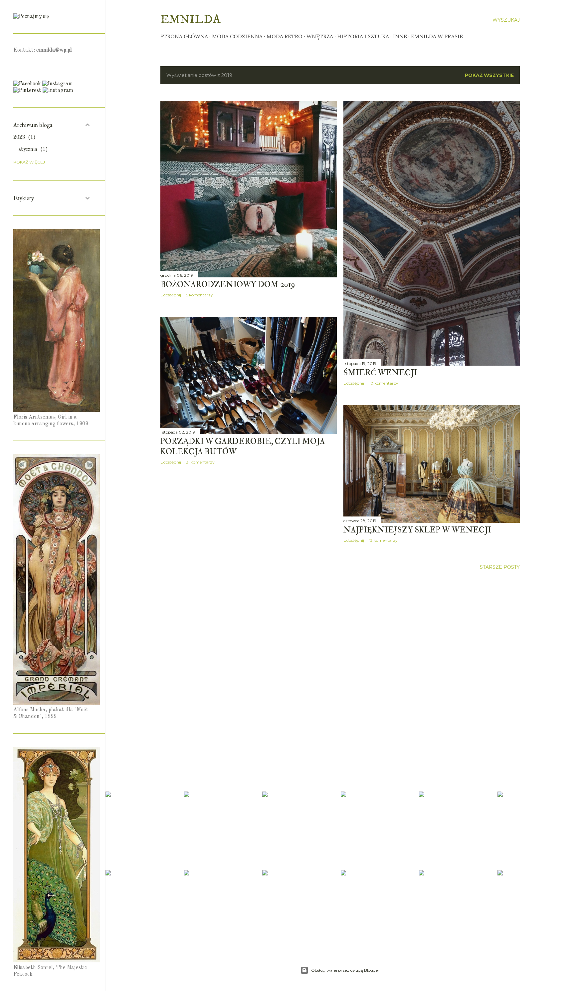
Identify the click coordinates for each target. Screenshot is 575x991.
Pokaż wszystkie (489, 75)
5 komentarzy (199, 294)
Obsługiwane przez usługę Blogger (345, 970)
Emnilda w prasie (437, 36)
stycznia (32, 149)
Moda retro (284, 36)
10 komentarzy (383, 383)
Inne (400, 36)
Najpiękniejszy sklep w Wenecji (417, 530)
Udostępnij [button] (170, 294)
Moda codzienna (237, 36)
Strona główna (184, 36)
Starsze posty (500, 567)
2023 (23, 137)
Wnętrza (319, 36)
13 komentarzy (383, 540)
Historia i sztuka (363, 36)
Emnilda (190, 19)
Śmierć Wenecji (380, 373)
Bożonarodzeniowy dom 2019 (227, 284)
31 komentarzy (200, 462)
